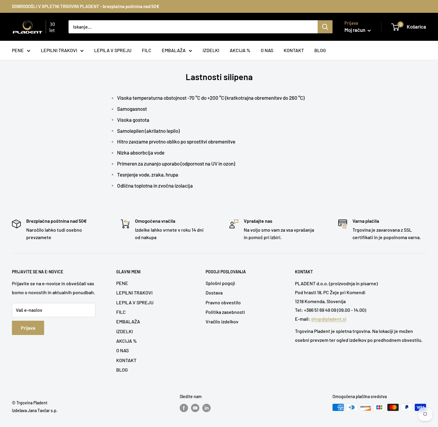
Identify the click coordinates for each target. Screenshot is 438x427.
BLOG (122, 370)
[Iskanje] (325, 26)
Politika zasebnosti (225, 312)
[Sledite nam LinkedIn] (206, 408)
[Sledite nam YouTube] (195, 408)
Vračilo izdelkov (222, 321)
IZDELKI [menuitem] (211, 50)
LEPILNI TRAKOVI (134, 292)
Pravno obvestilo (223, 302)
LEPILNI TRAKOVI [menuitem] (59, 50)
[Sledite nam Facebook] (184, 408)
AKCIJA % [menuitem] (240, 50)
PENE (122, 283)
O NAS (122, 350)
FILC (121, 312)
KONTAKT (126, 360)
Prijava (28, 328)
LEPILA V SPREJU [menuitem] (112, 50)
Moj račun (355, 30)
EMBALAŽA (128, 321)
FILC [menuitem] (146, 50)
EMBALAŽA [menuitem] (174, 50)
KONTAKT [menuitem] (294, 50)
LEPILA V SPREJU (134, 302)
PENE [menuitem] (18, 50)
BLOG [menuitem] (320, 50)
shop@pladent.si (328, 319)
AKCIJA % (126, 341)
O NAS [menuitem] (267, 50)
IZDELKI (124, 331)
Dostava (214, 292)
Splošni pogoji (220, 283)
